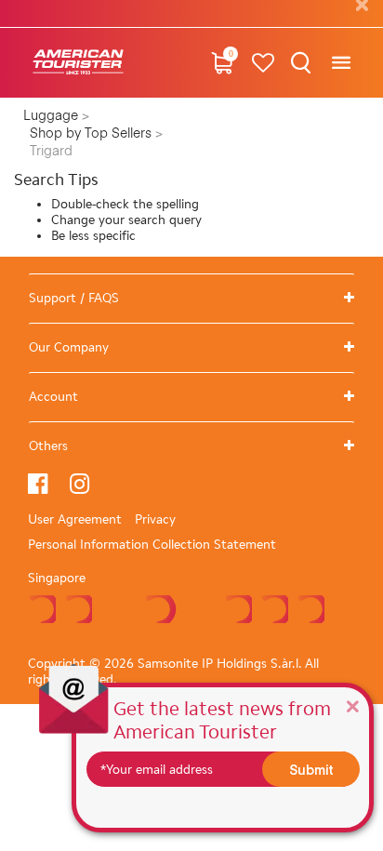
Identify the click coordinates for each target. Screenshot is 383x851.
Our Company (69, 347)
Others (48, 446)
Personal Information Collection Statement (152, 544)
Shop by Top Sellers (92, 133)
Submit (311, 769)
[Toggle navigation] (340, 63)
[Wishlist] (263, 63)
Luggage (52, 116)
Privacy (155, 519)
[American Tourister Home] (78, 63)
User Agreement (75, 519)
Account (53, 397)
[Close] (352, 705)
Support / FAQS (74, 298)
